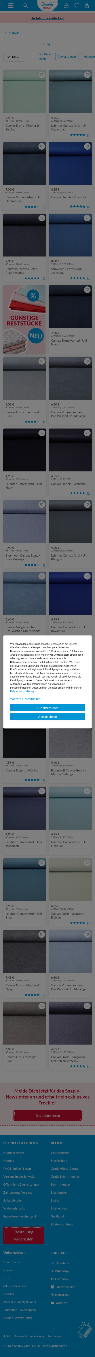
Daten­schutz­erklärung (22, 691)
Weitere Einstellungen (25, 698)
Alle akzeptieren (47, 707)
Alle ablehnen (47, 716)
